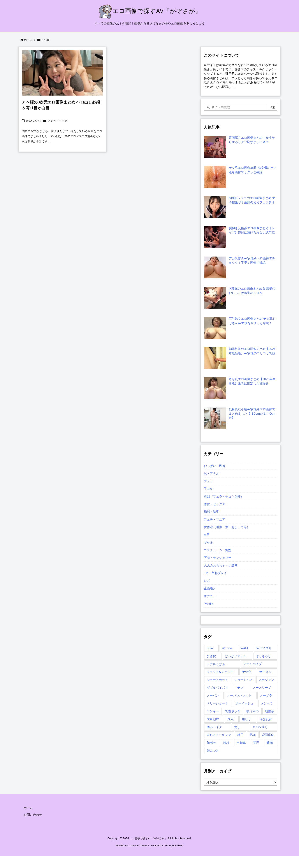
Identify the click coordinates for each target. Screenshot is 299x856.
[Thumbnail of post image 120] (62, 73)
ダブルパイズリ (217, 687)
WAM (244, 648)
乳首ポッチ (232, 711)
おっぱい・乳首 (214, 466)
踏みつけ (213, 750)
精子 (240, 735)
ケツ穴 (246, 672)
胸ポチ (211, 743)
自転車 (241, 743)
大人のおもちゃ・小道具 (220, 565)
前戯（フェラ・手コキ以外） (224, 496)
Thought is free (173, 845)
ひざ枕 (211, 656)
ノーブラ (266, 695)
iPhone (227, 648)
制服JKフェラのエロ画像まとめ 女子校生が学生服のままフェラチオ (252, 200)
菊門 (256, 743)
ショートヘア (243, 680)
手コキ (208, 489)
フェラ (208, 481)
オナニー (210, 596)
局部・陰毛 (211, 512)
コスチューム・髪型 (217, 550)
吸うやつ (252, 711)
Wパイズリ (264, 648)
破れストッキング (219, 735)
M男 (207, 535)
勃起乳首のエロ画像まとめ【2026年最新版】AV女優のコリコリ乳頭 (252, 351)
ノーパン (213, 695)
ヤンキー (213, 711)
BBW (210, 648)
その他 (208, 603)
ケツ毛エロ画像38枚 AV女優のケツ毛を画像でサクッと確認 (252, 170)
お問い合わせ (33, 814)
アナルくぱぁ (216, 664)
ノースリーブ (262, 687)
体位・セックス (214, 504)
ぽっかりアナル (235, 656)
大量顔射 (213, 719)
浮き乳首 (266, 719)
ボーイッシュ (244, 703)
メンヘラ (267, 703)
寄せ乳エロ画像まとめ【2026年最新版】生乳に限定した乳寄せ (252, 381)
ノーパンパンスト (239, 695)
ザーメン (265, 672)
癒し (237, 727)
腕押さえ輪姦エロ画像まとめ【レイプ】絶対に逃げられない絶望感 (252, 230)
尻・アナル (211, 473)
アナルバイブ (252, 664)
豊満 (270, 743)
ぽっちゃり (263, 656)
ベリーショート (217, 703)
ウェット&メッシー (220, 672)
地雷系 (269, 711)
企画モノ (210, 588)
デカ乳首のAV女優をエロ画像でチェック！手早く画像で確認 (252, 260)
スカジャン (266, 680)
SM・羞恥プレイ (215, 573)
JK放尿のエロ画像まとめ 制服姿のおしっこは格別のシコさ (252, 290)
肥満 (253, 735)
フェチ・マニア (57, 121)
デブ (240, 687)
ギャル (208, 542)
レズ (207, 580)
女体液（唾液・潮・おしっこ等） (227, 527)
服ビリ (246, 719)
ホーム (28, 40)
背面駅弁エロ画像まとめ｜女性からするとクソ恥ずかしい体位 (252, 139)
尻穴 (230, 719)
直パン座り (260, 727)
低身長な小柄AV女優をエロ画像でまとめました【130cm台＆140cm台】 (252, 413)
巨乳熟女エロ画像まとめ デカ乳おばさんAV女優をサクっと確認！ (252, 320)
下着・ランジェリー (217, 558)
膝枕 (226, 743)
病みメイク (214, 727)
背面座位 (268, 735)
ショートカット (217, 680)
